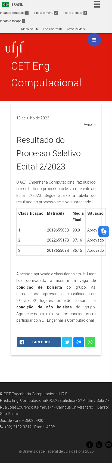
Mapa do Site (30, 29)
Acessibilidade (76, 29)
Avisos (90, 124)
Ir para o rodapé (12, 21)
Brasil (11, 4)
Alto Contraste (53, 29)
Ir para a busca (74, 13)
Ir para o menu (45, 13)
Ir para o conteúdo (14, 13)
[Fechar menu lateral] (94, 40)
